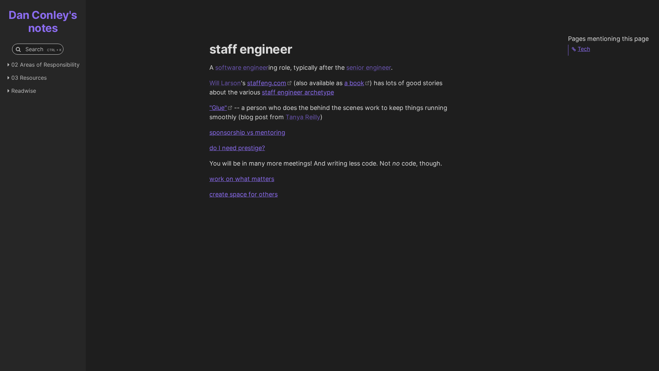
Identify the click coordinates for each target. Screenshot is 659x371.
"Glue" (218, 107)
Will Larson (225, 83)
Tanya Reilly (303, 117)
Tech (584, 48)
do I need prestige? (237, 147)
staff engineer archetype (298, 92)
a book (354, 83)
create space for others (243, 194)
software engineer (241, 67)
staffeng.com (266, 83)
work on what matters (241, 178)
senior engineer (368, 67)
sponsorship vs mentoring (247, 132)
